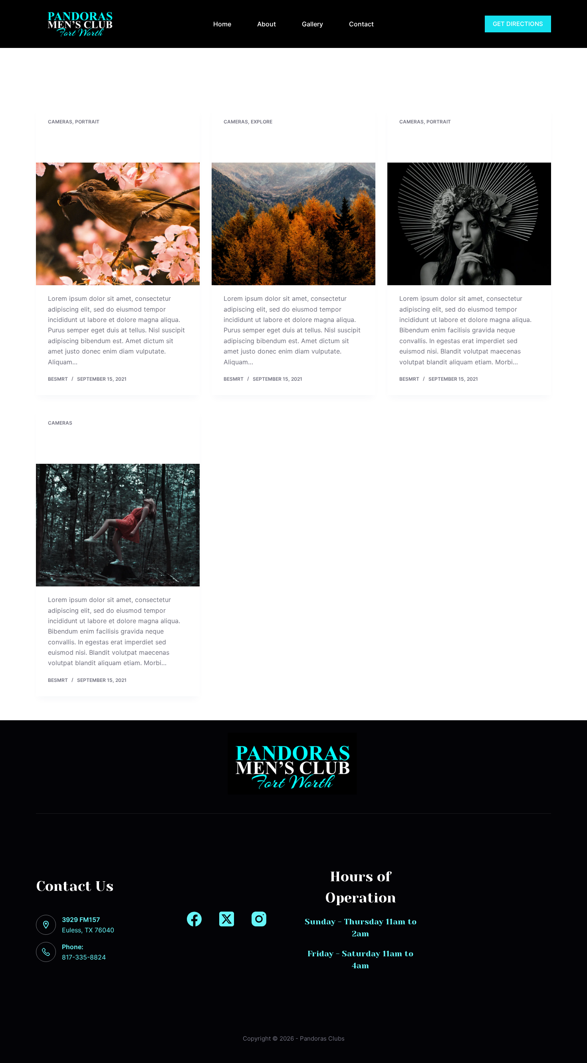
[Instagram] (259, 919)
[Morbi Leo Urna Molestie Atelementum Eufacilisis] (118, 525)
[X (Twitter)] (226, 919)
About (266, 24)
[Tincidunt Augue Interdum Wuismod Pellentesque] (118, 224)
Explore (261, 122)
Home (222, 24)
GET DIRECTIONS (518, 24)
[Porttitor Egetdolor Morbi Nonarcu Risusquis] (469, 224)
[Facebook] (194, 919)
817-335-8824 (450, 23)
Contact (361, 24)
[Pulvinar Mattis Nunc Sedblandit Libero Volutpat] (293, 224)
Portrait (87, 122)
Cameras (60, 122)
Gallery (312, 24)
